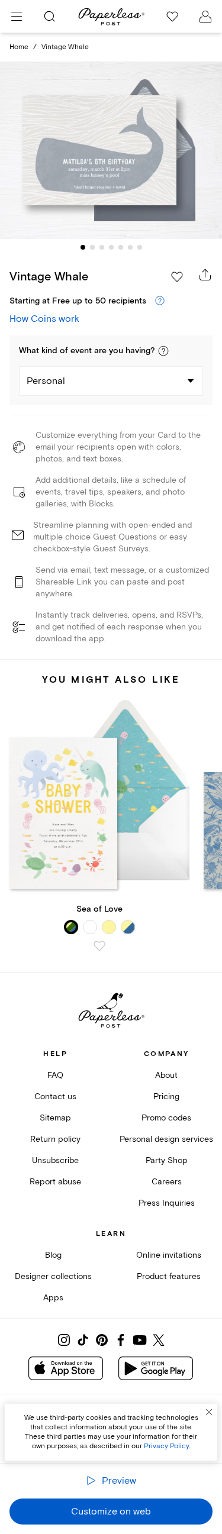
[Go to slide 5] (120, 247)
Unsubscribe (55, 1160)
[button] (163, 351)
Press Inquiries (167, 1203)
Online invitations (168, 1255)
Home (18, 47)
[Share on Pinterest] (102, 1340)
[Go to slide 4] (111, 247)
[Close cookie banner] (209, 1412)
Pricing (166, 1096)
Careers (167, 1182)
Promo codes (166, 1118)
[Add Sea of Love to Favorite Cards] (99, 946)
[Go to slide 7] (139, 247)
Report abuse (55, 1182)
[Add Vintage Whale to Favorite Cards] (177, 277)
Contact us (55, 1096)
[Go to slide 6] (130, 247)
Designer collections (53, 1276)
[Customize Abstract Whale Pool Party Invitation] (111, 150)
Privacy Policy (166, 1446)
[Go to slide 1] (83, 247)
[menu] (16, 16)
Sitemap (55, 1118)
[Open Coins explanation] (160, 301)
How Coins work (44, 319)
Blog (53, 1255)
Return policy (55, 1139)
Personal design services (166, 1139)
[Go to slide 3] (101, 247)
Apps (53, 1298)
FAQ (55, 1075)
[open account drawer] (205, 16)
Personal (46, 381)
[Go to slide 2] (92, 247)
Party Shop (167, 1160)
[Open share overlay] (205, 274)
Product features (169, 1276)
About (166, 1075)
